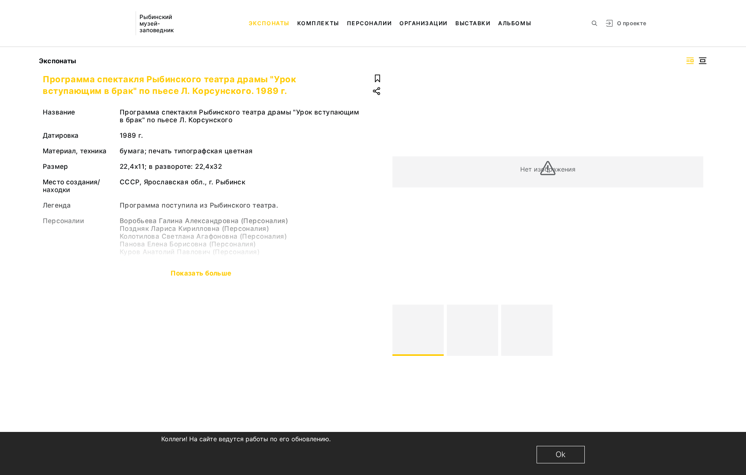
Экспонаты (269, 23)
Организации (423, 23)
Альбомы (514, 23)
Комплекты (318, 23)
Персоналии (369, 23)
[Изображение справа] (690, 61)
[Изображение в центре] (702, 61)
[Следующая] (694, 330)
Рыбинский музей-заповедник (156, 23)
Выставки (472, 23)
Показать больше (201, 273)
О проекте (631, 23)
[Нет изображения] (418, 330)
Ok (561, 454)
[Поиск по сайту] (594, 23)
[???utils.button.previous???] (401, 330)
